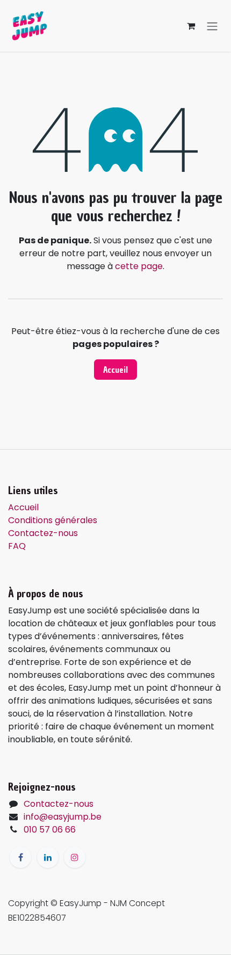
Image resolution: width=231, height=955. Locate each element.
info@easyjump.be (63, 817)
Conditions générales (52, 520)
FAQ (17, 546)
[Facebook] (20, 857)
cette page (139, 266)
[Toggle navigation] (212, 26)
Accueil (115, 369)
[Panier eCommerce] (190, 26)
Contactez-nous (43, 533)
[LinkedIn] (48, 857)
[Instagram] (74, 857)
